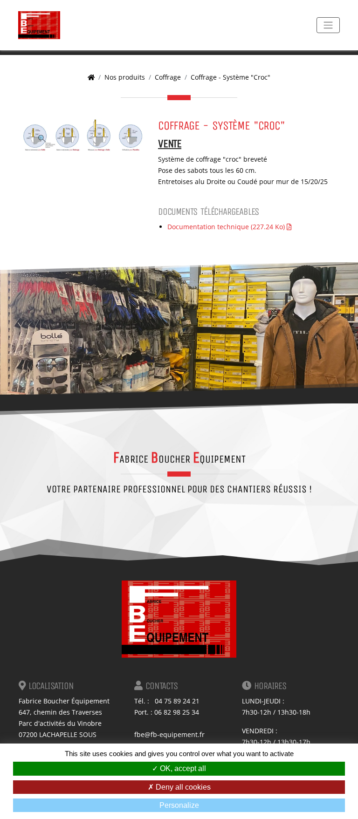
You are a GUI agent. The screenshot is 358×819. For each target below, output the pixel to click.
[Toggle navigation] (328, 25)
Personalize (179, 805)
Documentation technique (226, 226)
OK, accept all (182, 768)
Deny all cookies (182, 787)
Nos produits (124, 77)
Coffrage (168, 77)
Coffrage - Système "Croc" (230, 77)
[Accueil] (91, 77)
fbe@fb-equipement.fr (169, 734)
